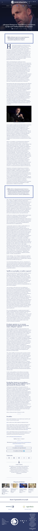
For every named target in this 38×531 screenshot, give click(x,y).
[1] (26, 67)
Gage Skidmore (23, 122)
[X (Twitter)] (33, 1)
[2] (12, 91)
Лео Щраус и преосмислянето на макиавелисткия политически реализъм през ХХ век (5, 491)
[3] (16, 99)
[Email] (28, 458)
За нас (26, 5)
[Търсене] (2, 2)
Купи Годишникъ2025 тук (19, 500)
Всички (30, 5)
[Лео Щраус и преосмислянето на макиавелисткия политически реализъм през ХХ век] (6, 485)
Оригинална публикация (19, 445)
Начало (7, 5)
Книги (22, 5)
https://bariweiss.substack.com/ (16, 436)
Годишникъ (14, 5)
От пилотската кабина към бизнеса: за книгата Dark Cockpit (23, 490)
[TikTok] (24, 520)
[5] (19, 242)
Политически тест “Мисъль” (4, 524)
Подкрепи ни (10, 509)
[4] (10, 202)
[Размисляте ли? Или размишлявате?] (32, 485)
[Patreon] (23, 522)
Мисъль (25, 28)
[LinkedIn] (19, 458)
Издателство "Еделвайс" (28, 509)
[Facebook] (9, 458)
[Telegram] (30, 1)
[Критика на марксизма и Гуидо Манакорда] (14, 485)
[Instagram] (29, 1)
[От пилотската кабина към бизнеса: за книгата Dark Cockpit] (23, 485)
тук (27, 429)
